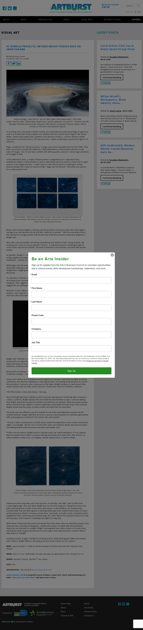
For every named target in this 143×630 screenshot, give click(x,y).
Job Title (36, 342)
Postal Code (37, 315)
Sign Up (71, 370)
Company (36, 329)
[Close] (112, 255)
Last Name (37, 302)
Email (34, 274)
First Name (37, 288)
